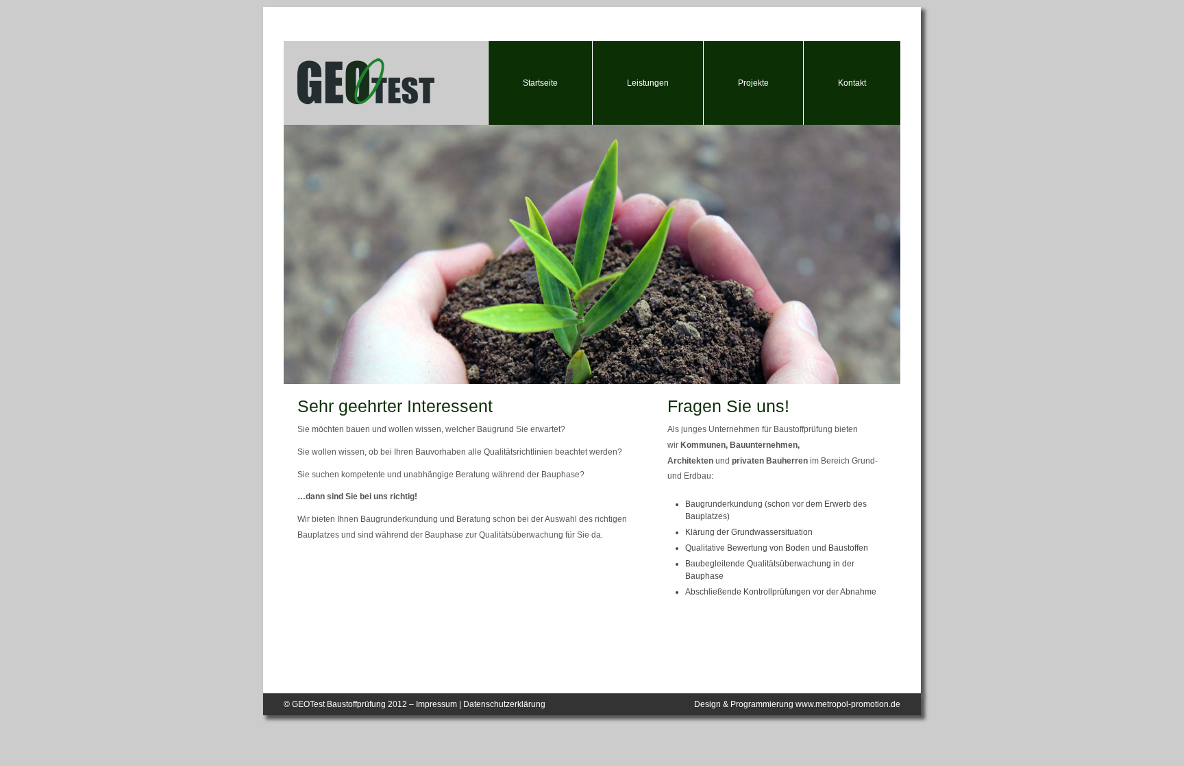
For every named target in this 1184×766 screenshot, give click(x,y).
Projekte (753, 83)
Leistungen (648, 83)
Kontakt (852, 83)
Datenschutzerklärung (504, 704)
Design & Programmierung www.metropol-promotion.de (797, 704)
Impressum (436, 704)
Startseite (540, 83)
